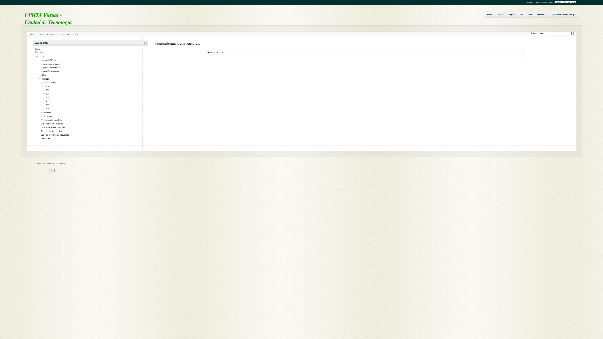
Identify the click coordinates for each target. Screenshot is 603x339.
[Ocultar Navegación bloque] (144, 43)
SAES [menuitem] (530, 15)
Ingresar (551, 2)
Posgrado (51, 35)
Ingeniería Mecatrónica (51, 68)
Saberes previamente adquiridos (55, 135)
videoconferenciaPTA (52, 120)
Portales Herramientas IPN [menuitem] (564, 15)
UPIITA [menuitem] (500, 15)
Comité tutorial (65, 35)
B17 (47, 105)
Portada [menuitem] (490, 15)
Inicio (32, 35)
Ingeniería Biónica (49, 60)
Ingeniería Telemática (50, 71)
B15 (76, 35)
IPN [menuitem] (521, 15)
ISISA (43, 75)
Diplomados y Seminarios (52, 124)
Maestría (47, 112)
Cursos (41, 35)
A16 (47, 90)
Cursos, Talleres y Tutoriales (53, 127)
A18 (47, 109)
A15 (47, 98)
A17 (47, 101)
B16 (47, 86)
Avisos (41, 53)
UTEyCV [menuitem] (511, 15)
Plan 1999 (45, 139)
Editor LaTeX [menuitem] (542, 15)
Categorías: (161, 43)
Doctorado (47, 116)
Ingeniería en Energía (50, 64)
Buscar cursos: (538, 33)
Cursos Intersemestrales (51, 131)
